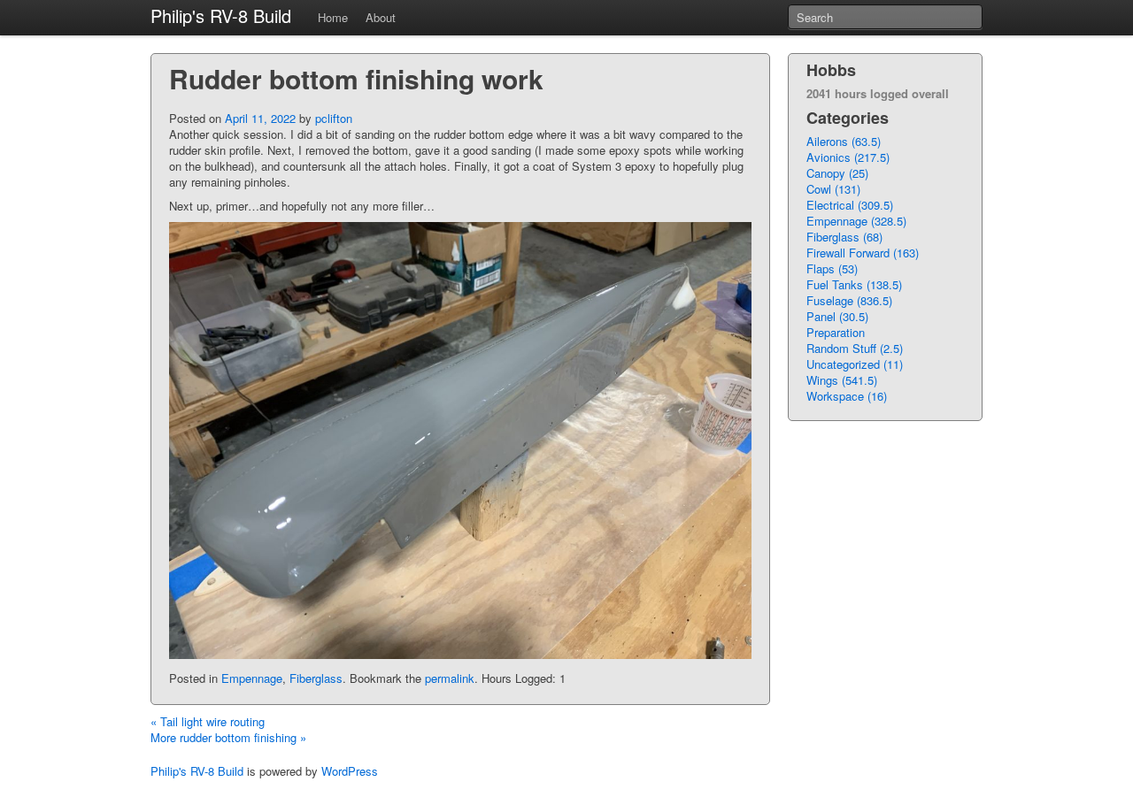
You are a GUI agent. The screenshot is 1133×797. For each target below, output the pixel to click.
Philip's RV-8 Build (220, 15)
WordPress (349, 771)
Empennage (251, 678)
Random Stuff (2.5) (854, 348)
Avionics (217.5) (848, 157)
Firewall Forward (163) (862, 252)
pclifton (333, 118)
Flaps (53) (832, 268)
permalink (449, 678)
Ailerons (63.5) (843, 141)
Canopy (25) (837, 173)
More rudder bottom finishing (228, 737)
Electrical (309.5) (849, 204)
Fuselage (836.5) (849, 300)
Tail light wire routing (207, 721)
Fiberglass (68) (844, 236)
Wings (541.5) (841, 380)
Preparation (835, 332)
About (381, 17)
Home (333, 17)
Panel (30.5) (837, 316)
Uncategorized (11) (854, 364)
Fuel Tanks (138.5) (854, 284)
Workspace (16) (846, 395)
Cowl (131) (833, 188)
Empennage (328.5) (856, 220)
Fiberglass (316, 678)
